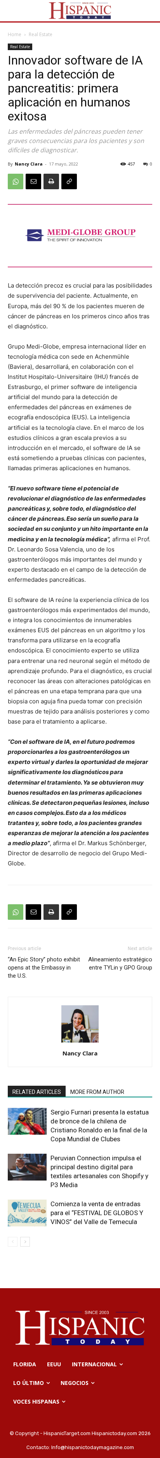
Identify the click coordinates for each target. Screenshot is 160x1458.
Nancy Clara (29, 164)
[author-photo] (80, 1042)
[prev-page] (12, 1242)
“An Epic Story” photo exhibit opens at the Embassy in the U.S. (44, 967)
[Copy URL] (69, 181)
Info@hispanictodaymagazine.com (92, 1447)
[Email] (33, 181)
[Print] (51, 181)
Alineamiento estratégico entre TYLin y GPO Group (120, 963)
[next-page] (25, 1242)
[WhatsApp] (15, 181)
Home (14, 34)
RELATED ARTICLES (36, 1092)
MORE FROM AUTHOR (97, 1092)
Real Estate (40, 34)
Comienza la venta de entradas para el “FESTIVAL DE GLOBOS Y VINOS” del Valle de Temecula (96, 1213)
